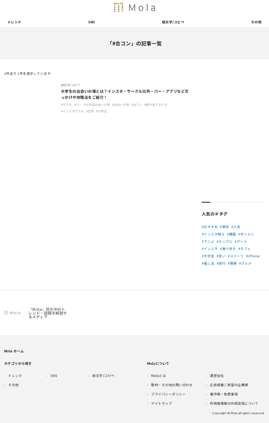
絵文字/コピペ (173, 21)
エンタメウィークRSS (182, 7)
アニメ (209, 241)
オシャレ (247, 234)
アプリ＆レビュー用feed (155, 7)
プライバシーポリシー (252, 7)
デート (242, 241)
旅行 (222, 263)
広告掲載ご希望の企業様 (235, 7)
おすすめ (211, 226)
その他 (256, 21)
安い (222, 255)
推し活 (209, 263)
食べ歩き (229, 248)
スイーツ (237, 255)
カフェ (245, 248)
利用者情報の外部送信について (137, 7)
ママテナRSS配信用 (190, 7)
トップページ (199, 7)
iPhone (254, 255)
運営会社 (217, 7)
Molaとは (208, 7)
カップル (225, 241)
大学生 (209, 255)
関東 (233, 263)
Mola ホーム (14, 350)
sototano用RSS (173, 7)
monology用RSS (146, 7)
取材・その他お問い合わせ (243, 7)
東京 (225, 226)
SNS (91, 21)
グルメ (246, 263)
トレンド (14, 21)
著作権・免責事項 (226, 7)
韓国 (232, 234)
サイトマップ (261, 7)
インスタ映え (214, 234)
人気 (236, 226)
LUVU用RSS (164, 7)
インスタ (211, 248)
